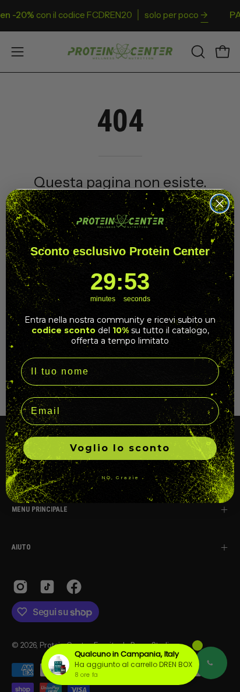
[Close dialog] (219, 203)
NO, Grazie (120, 477)
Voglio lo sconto (120, 448)
